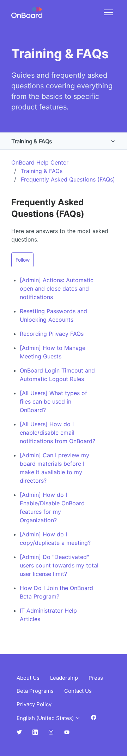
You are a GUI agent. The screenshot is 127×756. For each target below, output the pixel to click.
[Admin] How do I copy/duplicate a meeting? (55, 538)
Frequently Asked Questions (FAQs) (68, 179)
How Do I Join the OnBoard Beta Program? (56, 592)
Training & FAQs (31, 141)
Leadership (64, 677)
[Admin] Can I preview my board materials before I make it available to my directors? (54, 468)
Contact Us (78, 690)
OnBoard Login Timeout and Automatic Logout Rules (57, 374)
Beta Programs (35, 690)
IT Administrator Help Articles (48, 615)
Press (96, 677)
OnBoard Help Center (39, 162)
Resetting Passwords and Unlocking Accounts (53, 315)
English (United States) (46, 718)
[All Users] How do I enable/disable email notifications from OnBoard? (57, 433)
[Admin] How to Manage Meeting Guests (52, 352)
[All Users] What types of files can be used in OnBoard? (53, 401)
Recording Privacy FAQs (52, 333)
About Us (28, 677)
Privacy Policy (34, 704)
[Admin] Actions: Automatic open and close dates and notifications (56, 288)
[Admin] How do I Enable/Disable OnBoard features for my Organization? (52, 507)
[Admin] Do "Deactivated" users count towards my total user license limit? (59, 565)
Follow (23, 260)
